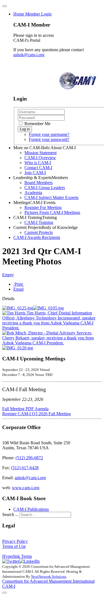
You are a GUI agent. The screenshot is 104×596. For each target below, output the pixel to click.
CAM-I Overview (40, 157)
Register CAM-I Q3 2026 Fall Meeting (36, 413)
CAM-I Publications (31, 509)
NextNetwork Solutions (48, 576)
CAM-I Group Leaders (44, 187)
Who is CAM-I (37, 162)
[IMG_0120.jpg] (17, 347)
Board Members (38, 182)
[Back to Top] (4, 593)
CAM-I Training (38, 222)
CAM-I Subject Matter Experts (51, 197)
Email (18, 289)
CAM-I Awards (36, 237)
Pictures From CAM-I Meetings (52, 212)
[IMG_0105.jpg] (48, 308)
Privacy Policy (15, 541)
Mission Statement (40, 152)
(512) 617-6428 (25, 467)
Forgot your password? (49, 139)
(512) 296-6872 (29, 457)
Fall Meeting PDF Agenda (25, 408)
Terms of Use (14, 546)
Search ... (10, 514)
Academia (33, 192)
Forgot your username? (49, 134)
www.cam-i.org (25, 487)
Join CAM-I (35, 172)
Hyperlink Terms (17, 556)
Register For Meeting (43, 207)
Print (18, 284)
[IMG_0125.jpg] (17, 308)
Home (32, 14)
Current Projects (38, 232)
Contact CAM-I (38, 167)
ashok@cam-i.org (28, 54)
